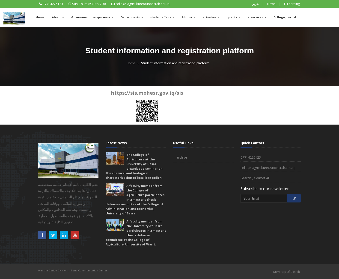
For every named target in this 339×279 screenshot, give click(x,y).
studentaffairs (161, 17)
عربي (255, 4)
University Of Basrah (286, 272)
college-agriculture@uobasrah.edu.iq (143, 4)
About (56, 17)
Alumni (187, 17)
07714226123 (53, 4)
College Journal (285, 17)
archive (181, 157)
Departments (130, 17)
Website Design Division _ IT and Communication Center (72, 270)
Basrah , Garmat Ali (255, 178)
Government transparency (91, 17)
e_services (256, 17)
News (271, 4)
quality (232, 17)
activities (210, 17)
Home (40, 17)
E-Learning (292, 4)
